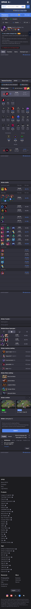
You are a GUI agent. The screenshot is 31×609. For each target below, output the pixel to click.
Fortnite (3, 521)
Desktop (3, 530)
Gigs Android (4, 561)
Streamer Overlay (6, 542)
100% (5, 19)
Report (27, 448)
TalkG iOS (3, 567)
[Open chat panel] (29, 33)
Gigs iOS (3, 563)
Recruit (17, 582)
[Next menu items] (22, 15)
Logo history (4, 488)
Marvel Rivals (4, 513)
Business (18, 578)
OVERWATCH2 (5, 509)
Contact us (4, 586)
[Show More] (9, 2)
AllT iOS (3, 555)
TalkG (2, 536)
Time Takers (4, 528)
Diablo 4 (3, 524)
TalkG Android (5, 565)
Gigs (2, 540)
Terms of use (4, 580)
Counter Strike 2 (5, 519)
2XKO (2, 526)
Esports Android (5, 569)
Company (3, 484)
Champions (4, 15)
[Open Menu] (28, 2)
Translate (6, 446)
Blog (2, 486)
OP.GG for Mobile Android (8, 549)
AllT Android (4, 553)
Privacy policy (5, 578)
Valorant (3, 503)
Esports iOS (4, 571)
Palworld (3, 499)
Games (3, 532)
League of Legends (6, 495)
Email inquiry (4, 584)
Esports (3, 538)
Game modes (14, 15)
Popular (4, 436)
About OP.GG (4, 482)
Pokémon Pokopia (6, 511)
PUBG (2, 505)
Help (2, 582)
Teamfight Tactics (6, 497)
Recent (10, 436)
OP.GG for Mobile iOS (6, 551)
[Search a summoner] (22, 6)
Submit (16, 430)
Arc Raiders (4, 515)
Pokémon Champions (7, 501)
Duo (2, 534)
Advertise (18, 580)
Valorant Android (5, 557)
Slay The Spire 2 (5, 517)
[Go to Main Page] (4, 2)
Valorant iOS (4, 559)
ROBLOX (3, 507)
